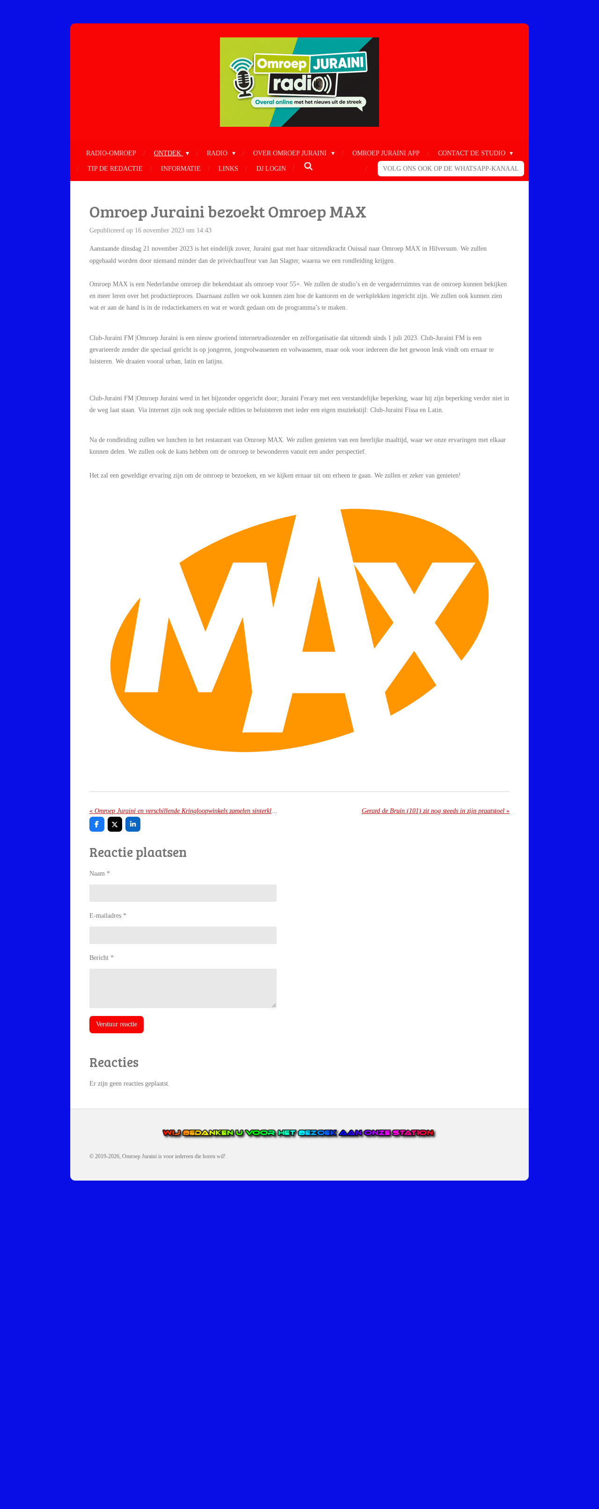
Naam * (99, 873)
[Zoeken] (308, 167)
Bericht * (101, 957)
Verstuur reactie (116, 1024)
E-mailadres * (107, 915)
